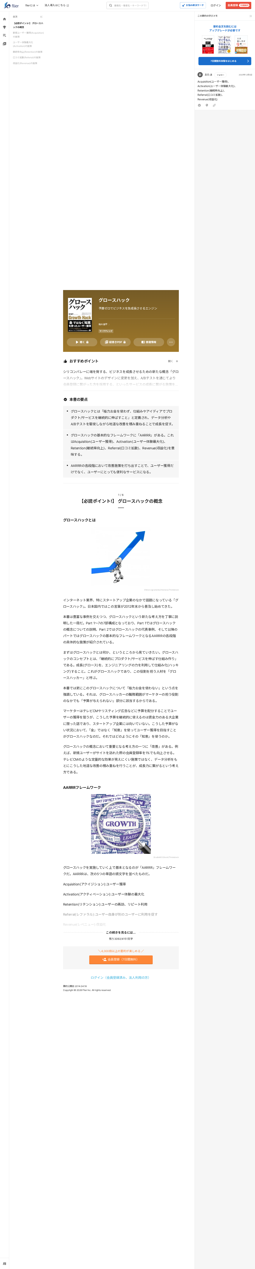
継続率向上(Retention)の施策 (27, 51)
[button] (225, 90)
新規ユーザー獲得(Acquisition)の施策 (28, 34)
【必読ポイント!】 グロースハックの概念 (28, 25)
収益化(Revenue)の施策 (25, 63)
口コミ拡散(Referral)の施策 (27, 57)
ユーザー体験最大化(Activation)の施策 (23, 44)
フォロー (220, 75)
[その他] (171, 342)
